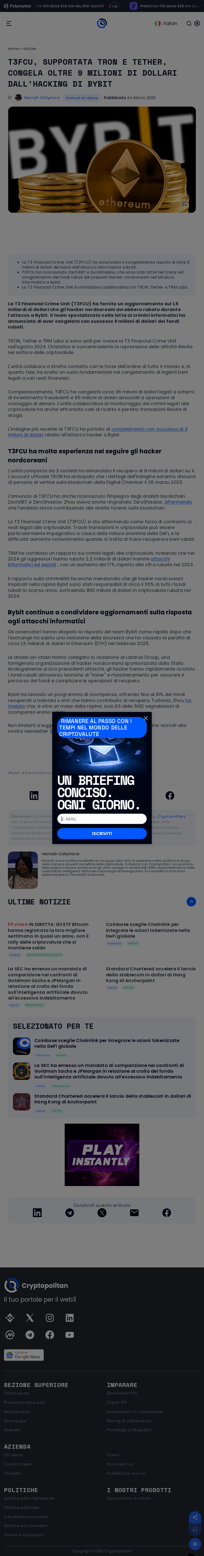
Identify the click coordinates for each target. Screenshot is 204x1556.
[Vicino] (146, 718)
